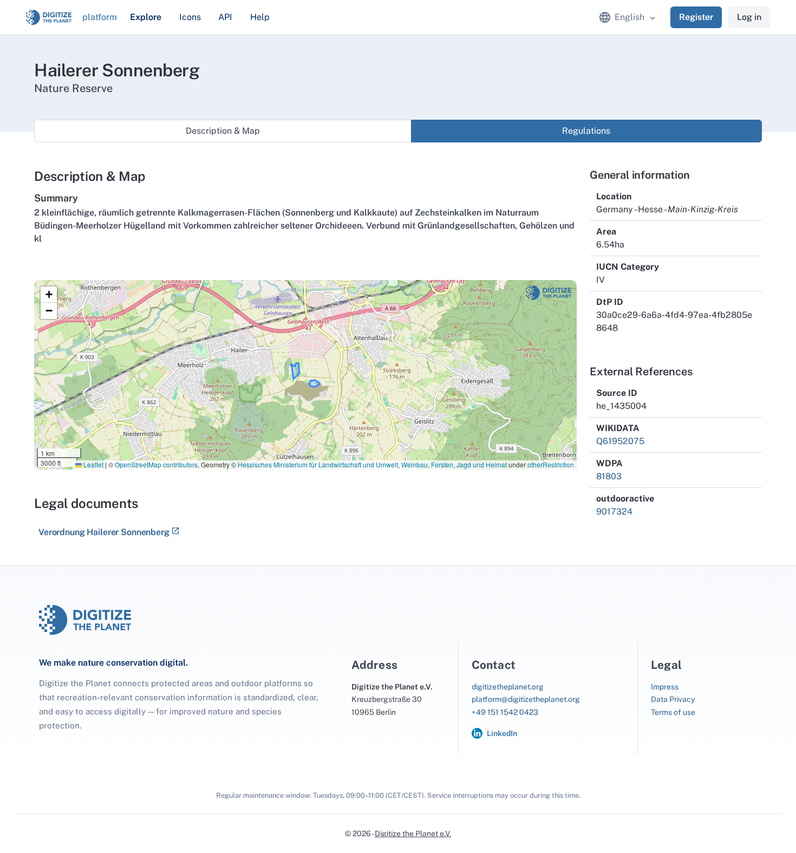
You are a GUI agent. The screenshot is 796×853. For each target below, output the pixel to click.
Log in (749, 17)
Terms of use (673, 712)
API (225, 17)
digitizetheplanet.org (508, 686)
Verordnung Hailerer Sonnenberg (103, 532)
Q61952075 (620, 441)
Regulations (586, 131)
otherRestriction (550, 464)
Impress (664, 686)
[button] (49, 294)
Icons (190, 17)
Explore (145, 17)
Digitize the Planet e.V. (413, 833)
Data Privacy (673, 699)
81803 (609, 476)
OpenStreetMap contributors (156, 464)
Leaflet (92, 464)
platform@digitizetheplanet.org (526, 699)
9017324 (614, 511)
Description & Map (223, 131)
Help (260, 17)
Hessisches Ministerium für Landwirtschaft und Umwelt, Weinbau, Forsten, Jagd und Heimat (372, 464)
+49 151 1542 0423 (505, 712)
